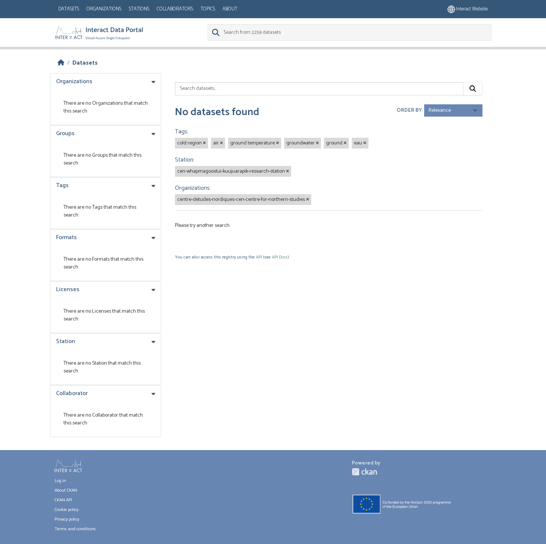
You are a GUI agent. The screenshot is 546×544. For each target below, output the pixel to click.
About (229, 9)
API (259, 257)
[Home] (61, 63)
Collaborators (175, 9)
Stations (139, 9)
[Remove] (204, 143)
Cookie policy (66, 509)
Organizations (104, 9)
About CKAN (66, 490)
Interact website (471, 9)
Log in (60, 480)
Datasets (68, 9)
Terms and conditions (75, 528)
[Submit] (472, 88)
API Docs (279, 257)
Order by (409, 110)
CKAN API (63, 500)
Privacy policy (67, 519)
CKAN (364, 472)
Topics (208, 9)
